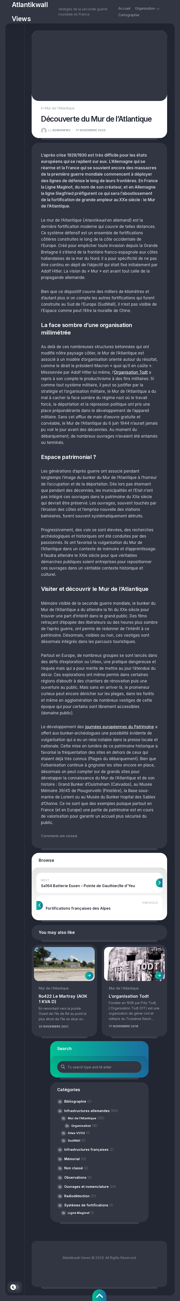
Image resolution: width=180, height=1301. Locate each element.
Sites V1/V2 (76, 1133)
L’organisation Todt (129, 996)
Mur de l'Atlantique (60, 108)
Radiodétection (77, 1196)
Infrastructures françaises (86, 1149)
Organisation (145, 8)
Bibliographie (75, 1101)
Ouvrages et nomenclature (86, 1187)
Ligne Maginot (78, 1213)
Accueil (124, 8)
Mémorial (72, 1159)
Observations (75, 1177)
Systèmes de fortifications (86, 1205)
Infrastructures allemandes (87, 1111)
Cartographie (128, 15)
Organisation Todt (131, 372)
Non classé (73, 1168)
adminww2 (59, 130)
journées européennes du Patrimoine (119, 726)
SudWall (74, 1140)
